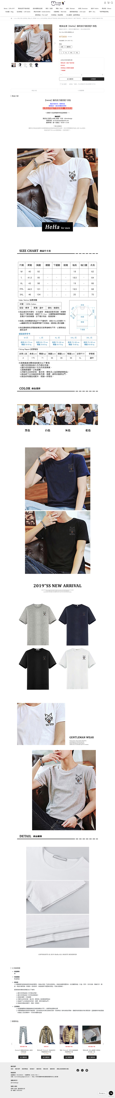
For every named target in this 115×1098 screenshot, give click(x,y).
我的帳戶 (32, 1069)
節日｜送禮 (49, 8)
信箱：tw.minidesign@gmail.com (20, 1076)
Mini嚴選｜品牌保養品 (73, 15)
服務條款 (52, 1069)
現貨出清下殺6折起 (24, 8)
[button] (55, 43)
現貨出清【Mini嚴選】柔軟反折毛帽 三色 (91, 1051)
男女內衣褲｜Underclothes (42, 12)
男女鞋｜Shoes (106, 8)
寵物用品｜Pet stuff (41, 15)
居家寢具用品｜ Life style (78, 12)
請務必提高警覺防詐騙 (63, 1069)
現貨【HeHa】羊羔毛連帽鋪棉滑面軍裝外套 (69, 1051)
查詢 (12, 1069)
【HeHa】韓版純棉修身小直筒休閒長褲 (23, 1051)
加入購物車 (70, 79)
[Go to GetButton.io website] (111, 1096)
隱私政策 (45, 1069)
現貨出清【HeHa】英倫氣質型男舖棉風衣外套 (46, 1051)
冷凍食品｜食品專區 (57, 15)
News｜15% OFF (9, 8)
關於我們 (17, 1069)
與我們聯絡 (25, 1069)
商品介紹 (34, 90)
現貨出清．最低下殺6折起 (67, 63)
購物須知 (39, 1069)
